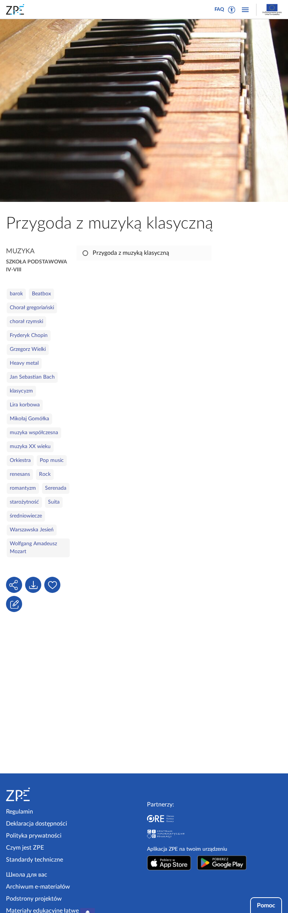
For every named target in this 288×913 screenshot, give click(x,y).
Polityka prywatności (34, 836)
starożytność (24, 502)
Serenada (55, 488)
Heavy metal (24, 363)
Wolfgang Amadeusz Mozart (33, 547)
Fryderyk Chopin (29, 335)
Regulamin (19, 812)
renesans (20, 474)
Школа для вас (26, 875)
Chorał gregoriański (32, 307)
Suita (54, 502)
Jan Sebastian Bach (32, 377)
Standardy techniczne (34, 860)
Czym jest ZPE (25, 848)
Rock (45, 474)
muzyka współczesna (34, 432)
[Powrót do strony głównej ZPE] (16, 9)
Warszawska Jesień (32, 529)
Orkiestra (20, 460)
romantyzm (23, 488)
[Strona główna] (38, 794)
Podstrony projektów (34, 899)
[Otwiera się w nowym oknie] (169, 862)
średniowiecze (26, 516)
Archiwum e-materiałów (38, 887)
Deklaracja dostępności (36, 824)
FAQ (219, 9)
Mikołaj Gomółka (29, 418)
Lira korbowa (25, 405)
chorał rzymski (26, 321)
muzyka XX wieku (30, 446)
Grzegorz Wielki (28, 349)
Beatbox (41, 293)
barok (16, 293)
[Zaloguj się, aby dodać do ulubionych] (52, 585)
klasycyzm (21, 391)
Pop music (52, 460)
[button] (231, 10)
